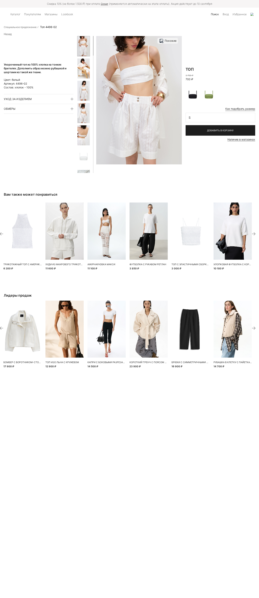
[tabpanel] (22, 231)
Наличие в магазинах (241, 139)
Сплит (104, 3)
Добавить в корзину (220, 130)
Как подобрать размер (240, 108)
